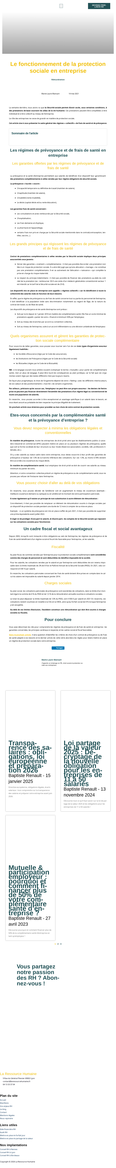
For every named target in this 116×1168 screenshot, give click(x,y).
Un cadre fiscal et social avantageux (58, 529)
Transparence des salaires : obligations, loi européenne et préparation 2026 (30, 756)
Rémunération (58, 79)
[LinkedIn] (0, 1087)
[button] (61, 6)
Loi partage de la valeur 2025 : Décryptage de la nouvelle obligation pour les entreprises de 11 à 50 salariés (83, 763)
